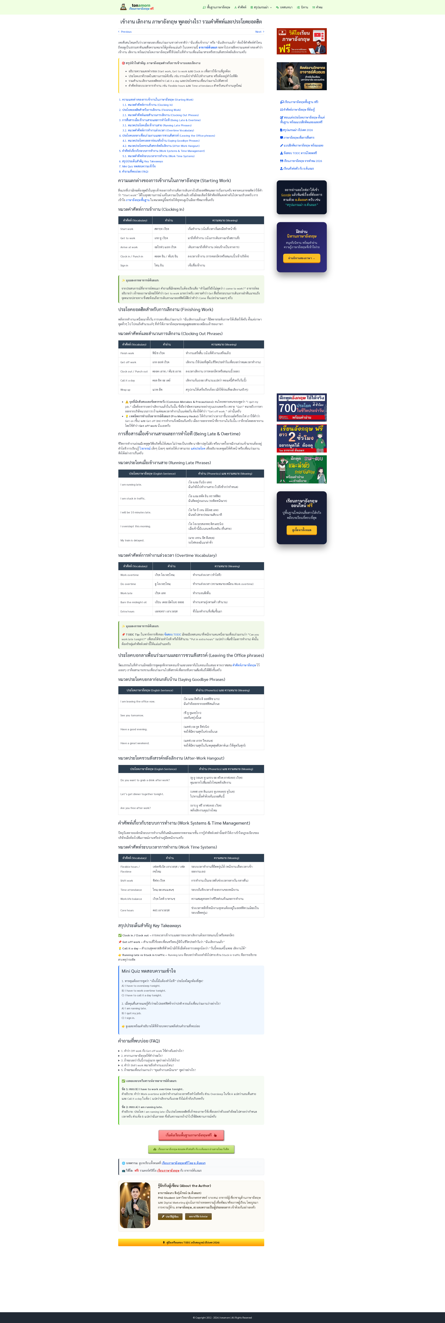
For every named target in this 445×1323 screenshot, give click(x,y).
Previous (126, 31)
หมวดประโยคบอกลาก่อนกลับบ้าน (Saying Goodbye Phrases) (164, 140)
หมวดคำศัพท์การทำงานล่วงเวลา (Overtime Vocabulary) (161, 130)
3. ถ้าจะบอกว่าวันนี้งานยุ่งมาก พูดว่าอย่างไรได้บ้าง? (150, 1060)
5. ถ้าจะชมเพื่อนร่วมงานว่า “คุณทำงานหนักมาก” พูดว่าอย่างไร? (158, 1070)
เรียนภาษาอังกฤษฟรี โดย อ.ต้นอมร (183, 1163)
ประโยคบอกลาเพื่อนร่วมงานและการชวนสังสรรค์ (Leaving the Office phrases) (168, 135)
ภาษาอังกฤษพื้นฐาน (137, 200)
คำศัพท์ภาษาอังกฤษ (244, 665)
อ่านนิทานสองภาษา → (301, 258)
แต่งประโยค (198, 448)
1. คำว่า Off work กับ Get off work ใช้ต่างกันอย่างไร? (152, 1051)
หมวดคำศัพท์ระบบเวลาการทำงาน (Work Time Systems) (161, 156)
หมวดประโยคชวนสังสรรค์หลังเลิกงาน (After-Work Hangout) (164, 146)
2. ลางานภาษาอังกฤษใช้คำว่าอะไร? (142, 1055)
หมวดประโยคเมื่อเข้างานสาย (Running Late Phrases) (160, 125)
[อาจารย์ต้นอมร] (135, 1184)
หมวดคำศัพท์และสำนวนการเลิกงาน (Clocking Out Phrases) (163, 115)
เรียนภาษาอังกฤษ (168, 1170)
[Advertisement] (191, 1274)
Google (286, 195)
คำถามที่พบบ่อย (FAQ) (135, 171)
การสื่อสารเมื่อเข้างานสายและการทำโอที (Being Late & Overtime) (161, 120)
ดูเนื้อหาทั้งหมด (302, 530)
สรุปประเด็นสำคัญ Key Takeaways (142, 161)
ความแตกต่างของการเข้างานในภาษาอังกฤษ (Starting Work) (157, 99)
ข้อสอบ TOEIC (172, 634)
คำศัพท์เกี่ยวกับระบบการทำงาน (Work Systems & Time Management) (163, 151)
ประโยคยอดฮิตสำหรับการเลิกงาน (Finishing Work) (151, 110)
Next (258, 31)
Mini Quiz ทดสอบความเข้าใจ (139, 166)
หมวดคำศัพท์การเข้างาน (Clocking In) (150, 105)
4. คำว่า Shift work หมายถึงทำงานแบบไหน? (147, 1065)
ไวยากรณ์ (145, 448)
